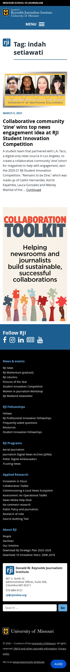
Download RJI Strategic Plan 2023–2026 (27, 550)
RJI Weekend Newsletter (18, 396)
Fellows (7, 413)
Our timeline (11, 545)
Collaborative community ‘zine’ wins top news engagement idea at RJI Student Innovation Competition (33, 132)
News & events (14, 361)
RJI (31, 12)
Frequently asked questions (20, 422)
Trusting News (12, 463)
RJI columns (10, 377)
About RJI (10, 530)
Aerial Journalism (13, 449)
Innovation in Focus (15, 481)
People (7, 536)
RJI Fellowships (14, 407)
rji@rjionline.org (16, 595)
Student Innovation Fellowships (22, 432)
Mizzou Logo (6, 12)
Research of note (13, 514)
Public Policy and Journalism (20, 509)
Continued (33, 190)
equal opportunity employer (28, 662)
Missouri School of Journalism (23, 2)
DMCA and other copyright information (35, 648)
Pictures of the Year (15, 382)
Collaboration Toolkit (15, 486)
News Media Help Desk (17, 500)
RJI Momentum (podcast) (18, 372)
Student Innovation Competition (23, 386)
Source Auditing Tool (16, 519)
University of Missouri (25, 16)
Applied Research (15, 475)
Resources (9, 427)
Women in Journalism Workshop (23, 391)
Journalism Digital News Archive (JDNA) (27, 454)
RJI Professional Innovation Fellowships (27, 418)
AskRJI (58, 664)
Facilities (8, 541)
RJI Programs (12, 443)
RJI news (8, 368)
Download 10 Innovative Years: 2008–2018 (29, 555)
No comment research (17, 504)
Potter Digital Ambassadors (20, 459)
